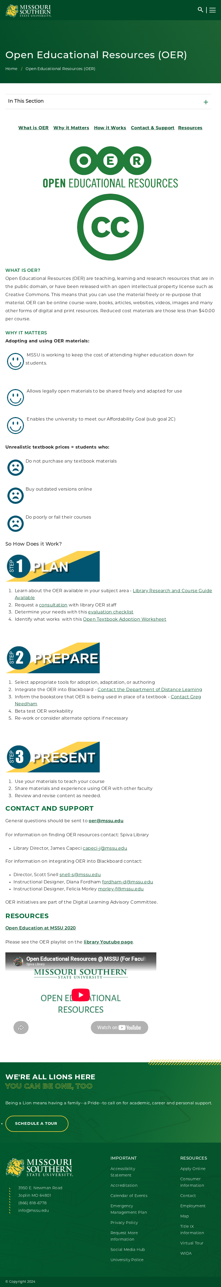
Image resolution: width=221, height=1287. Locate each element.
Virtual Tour (192, 1243)
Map (184, 1217)
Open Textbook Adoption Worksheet (124, 620)
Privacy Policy (124, 1223)
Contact (188, 1196)
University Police (127, 1260)
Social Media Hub (127, 1250)
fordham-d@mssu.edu (127, 882)
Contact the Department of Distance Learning (150, 690)
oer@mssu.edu (106, 821)
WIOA (186, 1254)
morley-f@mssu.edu (121, 889)
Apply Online (193, 1169)
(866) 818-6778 (32, 1203)
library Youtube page (108, 942)
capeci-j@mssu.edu (105, 849)
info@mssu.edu (33, 1211)
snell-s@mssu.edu (80, 875)
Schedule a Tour (37, 1124)
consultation (53, 605)
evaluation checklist (110, 612)
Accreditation (123, 1186)
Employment (193, 1206)
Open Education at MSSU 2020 (40, 928)
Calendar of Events (128, 1196)
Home (11, 69)
